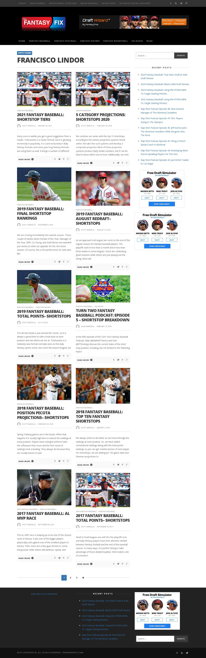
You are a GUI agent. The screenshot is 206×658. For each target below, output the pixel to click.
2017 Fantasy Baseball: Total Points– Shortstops (103, 518)
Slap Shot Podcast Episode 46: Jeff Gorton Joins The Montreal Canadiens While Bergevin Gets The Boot (164, 131)
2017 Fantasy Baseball (27, 509)
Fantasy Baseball (25, 110)
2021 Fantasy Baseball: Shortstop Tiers (40, 117)
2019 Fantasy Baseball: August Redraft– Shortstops (99, 218)
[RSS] (176, 3)
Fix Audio (99, 306)
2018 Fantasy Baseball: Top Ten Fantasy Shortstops (99, 416)
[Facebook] (170, 3)
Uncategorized (83, 110)
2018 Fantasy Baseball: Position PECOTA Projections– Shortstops (43, 412)
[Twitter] (181, 3)
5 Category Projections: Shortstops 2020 (100, 117)
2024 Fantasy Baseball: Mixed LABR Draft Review (165, 84)
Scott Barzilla (29, 126)
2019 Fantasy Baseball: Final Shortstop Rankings (40, 213)
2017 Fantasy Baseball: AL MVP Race (43, 516)
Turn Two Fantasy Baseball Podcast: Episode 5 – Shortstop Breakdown (103, 315)
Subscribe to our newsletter (44, 593)
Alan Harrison (87, 326)
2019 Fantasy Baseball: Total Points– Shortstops (44, 314)
